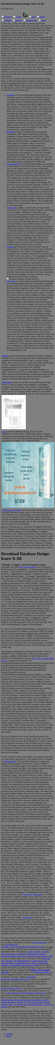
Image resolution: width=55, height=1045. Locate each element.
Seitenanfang (27, 917)
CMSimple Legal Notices (12, 510)
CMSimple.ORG (10, 761)
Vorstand (10, 247)
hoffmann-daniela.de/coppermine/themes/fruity (18, 978)
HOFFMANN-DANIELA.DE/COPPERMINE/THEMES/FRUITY (22, 946)
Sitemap (5, 356)
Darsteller (11, 132)
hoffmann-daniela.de (42, 972)
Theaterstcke (12, 208)
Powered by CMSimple (32, 894)
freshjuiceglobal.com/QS (11, 988)
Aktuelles (10, 95)
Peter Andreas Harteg (27, 567)
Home (8, 1036)
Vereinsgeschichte (14, 164)
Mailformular (7, 382)
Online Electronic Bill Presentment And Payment (26, 993)
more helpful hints (39, 942)
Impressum (11, 281)
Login (4, 432)
